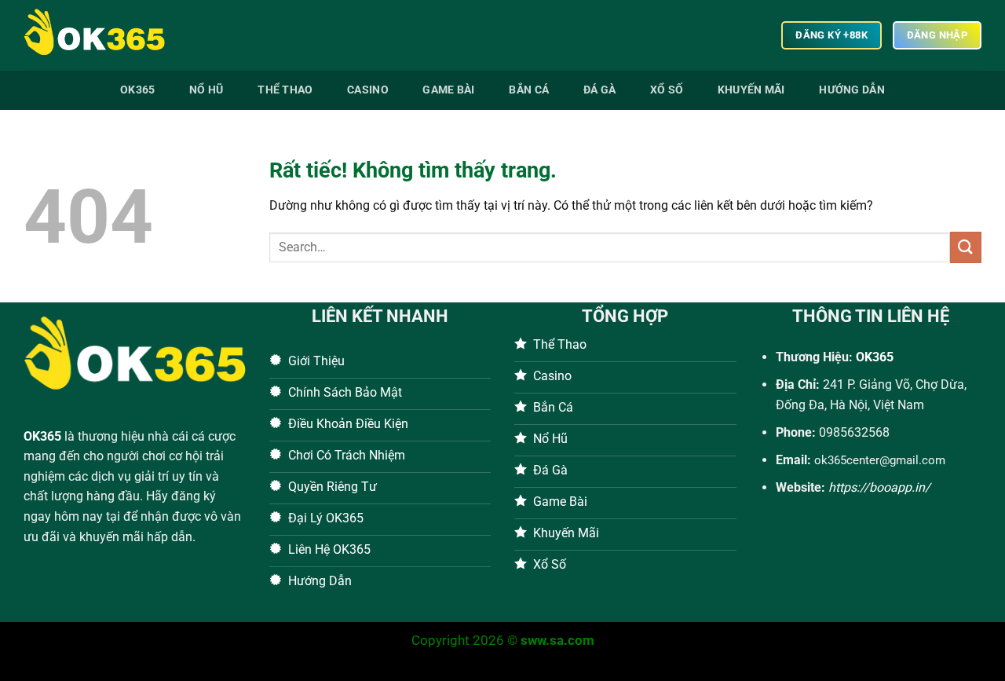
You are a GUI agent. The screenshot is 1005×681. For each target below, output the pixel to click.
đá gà (599, 90)
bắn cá (529, 90)
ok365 (137, 90)
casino (368, 90)
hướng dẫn (852, 90)
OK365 (42, 436)
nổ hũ (206, 90)
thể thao (285, 90)
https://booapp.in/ (879, 487)
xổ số (666, 90)
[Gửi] (965, 247)
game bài (448, 90)
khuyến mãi (751, 90)
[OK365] (102, 35)
